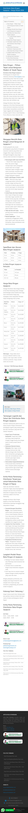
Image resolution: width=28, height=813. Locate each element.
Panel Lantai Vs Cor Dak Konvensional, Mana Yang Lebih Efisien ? (14, 779)
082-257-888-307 (10, 728)
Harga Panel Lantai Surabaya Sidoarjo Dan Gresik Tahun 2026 (14, 775)
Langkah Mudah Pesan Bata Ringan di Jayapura (13, 53)
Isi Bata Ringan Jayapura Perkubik (15, 37)
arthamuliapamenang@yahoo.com (12, 641)
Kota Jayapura (18, 76)
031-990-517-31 (10, 727)
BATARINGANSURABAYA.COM (9, 790)
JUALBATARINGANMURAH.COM (9, 787)
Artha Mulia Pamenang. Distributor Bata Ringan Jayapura (15, 58)
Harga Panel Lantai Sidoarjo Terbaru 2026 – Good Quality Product (14, 767)
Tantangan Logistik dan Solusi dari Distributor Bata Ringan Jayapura (14, 43)
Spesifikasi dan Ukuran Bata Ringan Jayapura (13, 33)
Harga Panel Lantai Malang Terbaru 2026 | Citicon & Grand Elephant (14, 763)
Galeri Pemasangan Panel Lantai (9, 653)
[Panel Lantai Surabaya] (12, 3)
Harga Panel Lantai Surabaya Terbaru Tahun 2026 (13, 666)
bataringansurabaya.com (9, 647)
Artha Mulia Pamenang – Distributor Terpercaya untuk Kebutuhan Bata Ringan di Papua (15, 48)
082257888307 (14, 798)
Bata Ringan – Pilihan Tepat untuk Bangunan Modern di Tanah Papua (15, 25)
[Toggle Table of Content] (21, 22)
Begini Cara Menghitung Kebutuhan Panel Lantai (12, 656)
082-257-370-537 (10, 730)
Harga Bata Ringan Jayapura (14, 40)
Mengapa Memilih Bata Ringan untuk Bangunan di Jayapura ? (14, 30)
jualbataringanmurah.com (9, 645)
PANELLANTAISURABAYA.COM (9, 792)
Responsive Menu (24, 3)
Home (4, 16)
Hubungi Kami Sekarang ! (13, 56)
